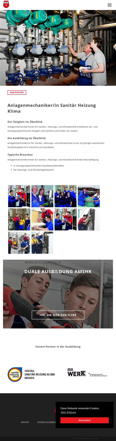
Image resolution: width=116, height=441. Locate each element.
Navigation (17, 92)
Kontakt (25, 422)
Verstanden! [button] (84, 420)
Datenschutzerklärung (49, 422)
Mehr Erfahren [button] (68, 412)
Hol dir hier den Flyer (58, 315)
